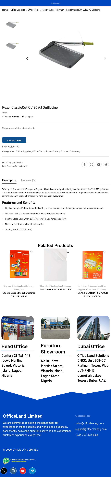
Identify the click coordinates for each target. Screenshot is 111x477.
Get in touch (20, 166)
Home (5, 10)
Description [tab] (9, 180)
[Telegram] (106, 164)
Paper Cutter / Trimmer (53, 10)
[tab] (9, 181)
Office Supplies (18, 10)
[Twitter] (3, 470)
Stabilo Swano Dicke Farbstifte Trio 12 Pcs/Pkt (19, 294)
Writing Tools (19, 289)
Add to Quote (14, 140)
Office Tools (33, 10)
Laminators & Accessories (89, 286)
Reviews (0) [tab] (28, 180)
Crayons (7, 286)
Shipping (6, 128)
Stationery (75, 151)
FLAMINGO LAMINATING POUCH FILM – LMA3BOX (92, 294)
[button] (27, 58)
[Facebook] (84, 164)
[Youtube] (99, 164)
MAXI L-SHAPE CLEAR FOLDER (55, 289)
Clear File (44, 286)
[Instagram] (91, 164)
